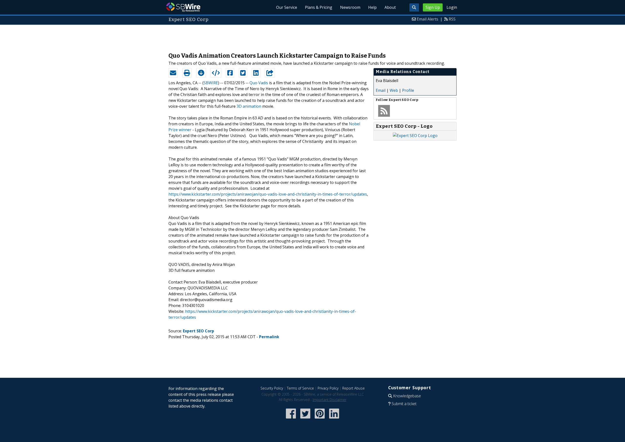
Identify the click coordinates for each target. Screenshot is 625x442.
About (390, 7)
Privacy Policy (328, 388)
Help (372, 7)
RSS (452, 19)
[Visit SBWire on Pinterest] (319, 419)
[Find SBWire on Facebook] (291, 419)
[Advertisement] (312, 36)
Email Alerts (427, 19)
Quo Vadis (259, 82)
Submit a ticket (404, 403)
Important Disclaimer (329, 399)
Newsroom (350, 7)
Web (394, 90)
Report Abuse (353, 388)
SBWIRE (211, 82)
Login (452, 7)
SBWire (183, 7)
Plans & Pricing (318, 7)
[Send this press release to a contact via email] (173, 72)
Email (380, 90)
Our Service (286, 7)
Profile (408, 90)
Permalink (269, 336)
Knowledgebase (407, 396)
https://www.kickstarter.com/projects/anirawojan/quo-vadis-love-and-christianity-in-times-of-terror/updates (267, 194)
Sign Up (433, 7)
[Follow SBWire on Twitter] (305, 419)
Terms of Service (300, 388)
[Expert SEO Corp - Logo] (415, 135)
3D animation (249, 106)
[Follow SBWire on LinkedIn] (334, 419)
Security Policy (271, 388)
